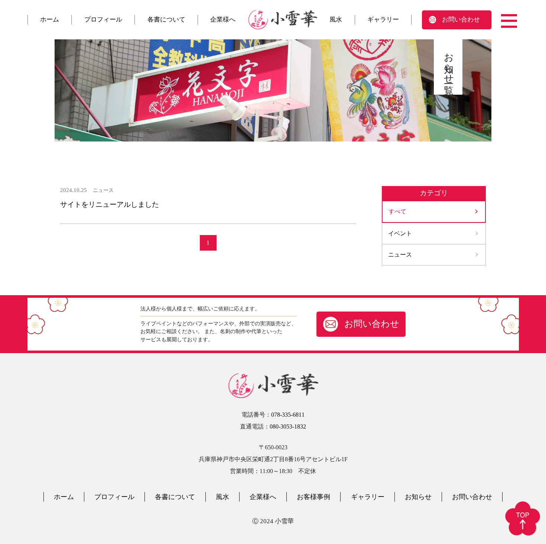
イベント (400, 233)
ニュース (400, 254)
